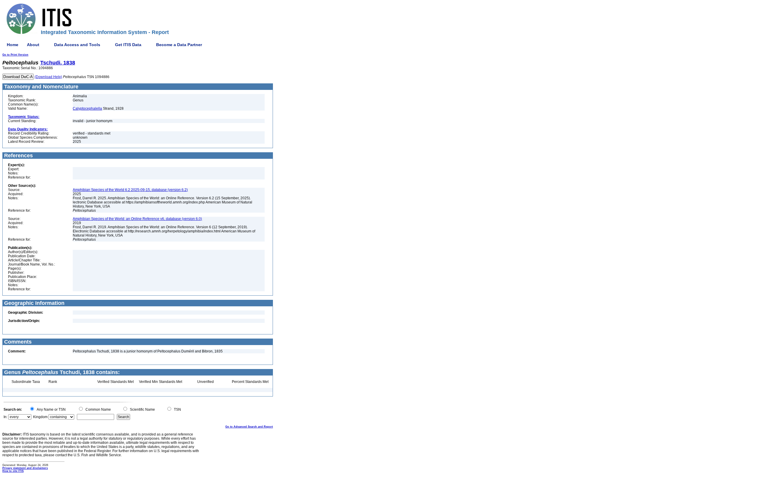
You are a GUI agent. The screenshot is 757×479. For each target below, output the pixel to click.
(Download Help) (48, 77)
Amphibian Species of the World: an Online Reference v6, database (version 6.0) (137, 219)
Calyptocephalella (87, 108)
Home (12, 44)
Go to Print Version (15, 54)
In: (5, 417)
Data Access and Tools (77, 44)
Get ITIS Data (128, 44)
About (33, 44)
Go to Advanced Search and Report (249, 426)
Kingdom (40, 417)
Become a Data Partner (179, 44)
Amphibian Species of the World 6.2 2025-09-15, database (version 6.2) (130, 190)
